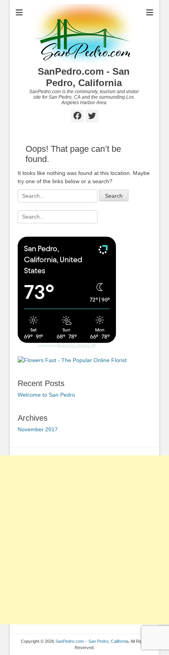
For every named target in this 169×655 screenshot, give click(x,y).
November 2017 (38, 429)
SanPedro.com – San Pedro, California (92, 641)
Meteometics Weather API (76, 346)
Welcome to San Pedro (46, 395)
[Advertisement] (84, 539)
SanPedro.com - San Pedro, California (84, 77)
